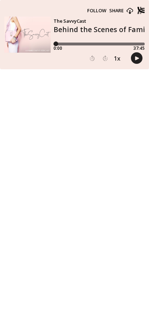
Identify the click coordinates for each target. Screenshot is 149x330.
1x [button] (117, 58)
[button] (130, 11)
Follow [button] (96, 10)
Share (116, 10)
